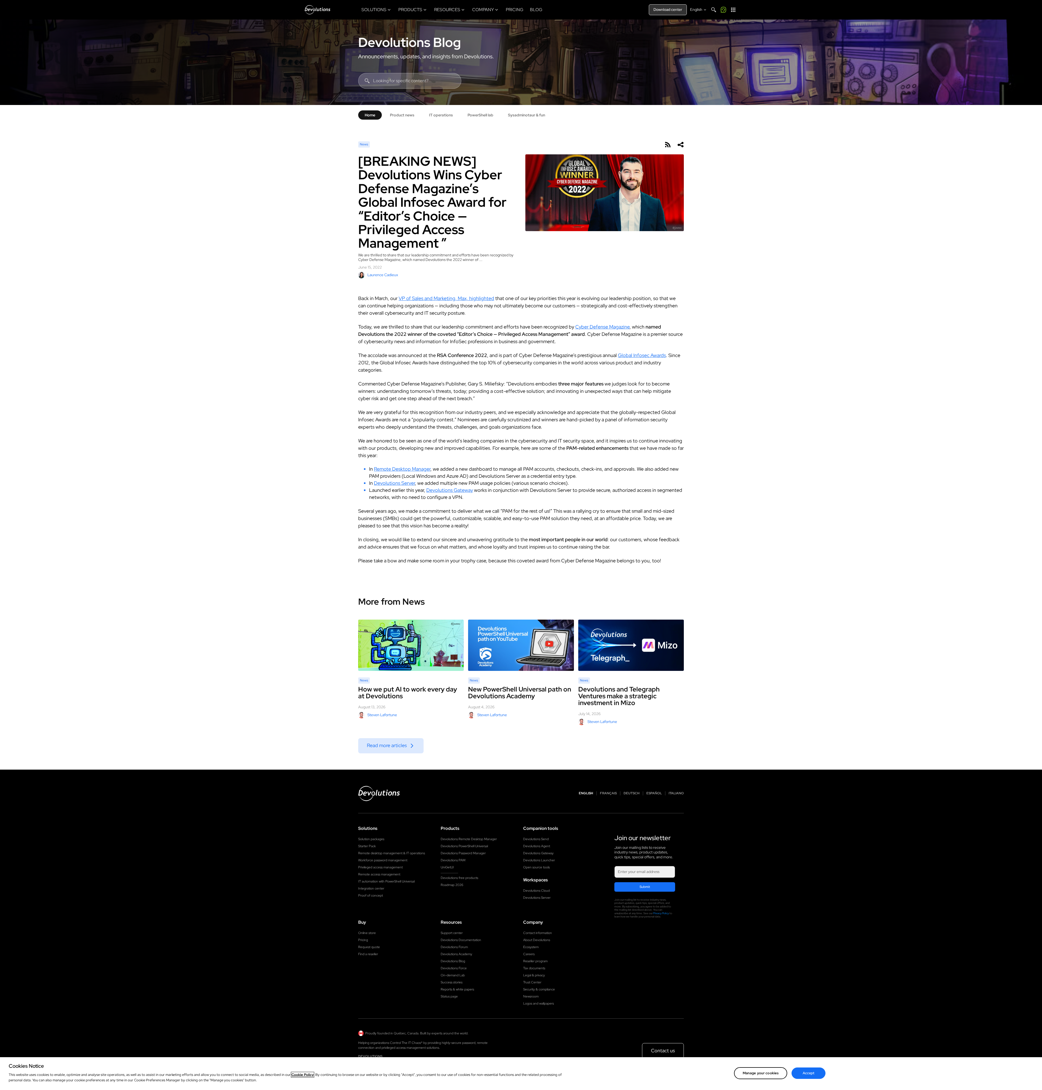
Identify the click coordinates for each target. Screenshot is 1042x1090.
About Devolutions (536, 940)
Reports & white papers (457, 989)
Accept (809, 1073)
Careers (529, 954)
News (364, 144)
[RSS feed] (667, 144)
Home (370, 115)
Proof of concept (370, 895)
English (586, 793)
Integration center (371, 888)
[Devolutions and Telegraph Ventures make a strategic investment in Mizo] (631, 645)
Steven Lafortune (382, 714)
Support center (452, 933)
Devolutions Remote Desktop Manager (469, 839)
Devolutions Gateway (449, 490)
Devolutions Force (454, 968)
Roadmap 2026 (452, 885)
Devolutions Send (536, 839)
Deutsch (632, 793)
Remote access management (379, 874)
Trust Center (532, 982)
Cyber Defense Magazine (602, 327)
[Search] (714, 10)
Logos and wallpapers (538, 1003)
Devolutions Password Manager (463, 853)
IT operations (441, 115)
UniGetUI (447, 867)
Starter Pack (367, 846)
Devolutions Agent (536, 846)
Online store (367, 933)
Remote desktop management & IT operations (391, 853)
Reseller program (535, 961)
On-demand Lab (453, 975)
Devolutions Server (394, 483)
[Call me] (723, 10)
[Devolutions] (317, 10)
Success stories (451, 982)
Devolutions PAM (453, 860)
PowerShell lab (480, 115)
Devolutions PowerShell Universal (464, 846)
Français (608, 793)
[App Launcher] (733, 10)
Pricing (363, 940)
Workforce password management (382, 860)
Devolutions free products (459, 878)
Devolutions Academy (456, 954)
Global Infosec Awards (642, 355)
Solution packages (371, 839)
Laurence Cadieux (382, 274)
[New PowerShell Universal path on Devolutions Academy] (521, 645)
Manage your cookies (761, 1073)
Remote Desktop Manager (402, 469)
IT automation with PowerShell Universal (386, 881)
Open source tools (536, 867)
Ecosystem (531, 947)
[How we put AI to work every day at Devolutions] (411, 645)
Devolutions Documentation (461, 940)
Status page (449, 996)
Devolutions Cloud (536, 890)
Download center (667, 9)
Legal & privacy (534, 975)
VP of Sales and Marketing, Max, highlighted (446, 298)
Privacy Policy (661, 913)
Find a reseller (368, 954)
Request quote (369, 947)
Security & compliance (539, 989)
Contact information (537, 933)
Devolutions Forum (454, 947)
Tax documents (534, 968)
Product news (402, 115)
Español (654, 793)
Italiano (676, 793)
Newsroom (531, 996)
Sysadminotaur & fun (526, 115)
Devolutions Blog (409, 42)
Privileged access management (380, 867)
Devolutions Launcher (539, 860)
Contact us (663, 1050)
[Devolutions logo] (379, 793)
